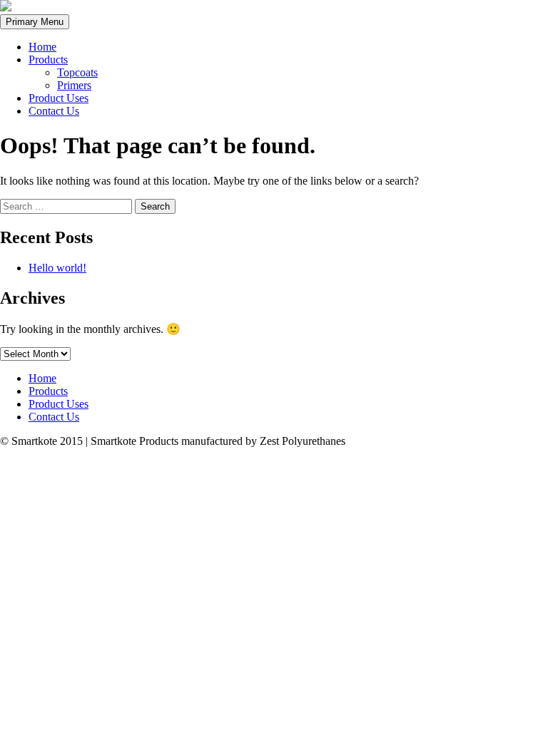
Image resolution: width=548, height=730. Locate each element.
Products (48, 59)
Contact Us (54, 111)
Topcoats (77, 72)
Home (42, 47)
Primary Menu (35, 21)
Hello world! (57, 268)
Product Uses (58, 98)
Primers (74, 85)
